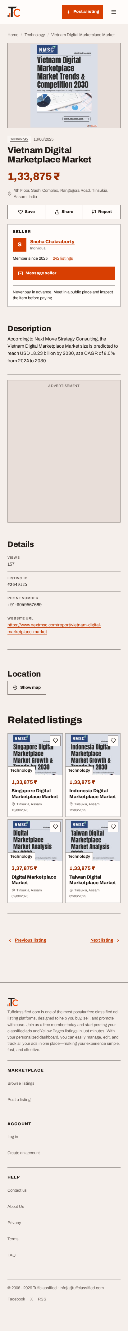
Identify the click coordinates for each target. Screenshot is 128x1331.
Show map (30, 687)
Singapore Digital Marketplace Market (34, 793)
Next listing (101, 940)
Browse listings (20, 1083)
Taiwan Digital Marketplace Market (92, 880)
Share (67, 212)
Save (30, 212)
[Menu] (114, 12)
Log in (12, 1137)
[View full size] (64, 85)
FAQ (11, 1255)
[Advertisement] (64, 454)
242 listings (63, 258)
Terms (13, 1239)
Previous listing (30, 940)
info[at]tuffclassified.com (82, 1288)
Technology (19, 139)
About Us (15, 1206)
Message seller (40, 273)
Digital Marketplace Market (33, 880)
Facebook (16, 1299)
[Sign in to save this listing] (55, 740)
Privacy (14, 1223)
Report (105, 212)
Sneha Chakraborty (52, 241)
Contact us (17, 1190)
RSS (42, 1299)
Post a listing (18, 1099)
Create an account (23, 1153)
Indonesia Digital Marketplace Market (92, 793)
